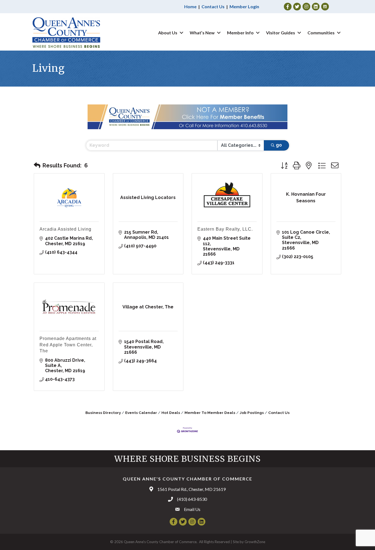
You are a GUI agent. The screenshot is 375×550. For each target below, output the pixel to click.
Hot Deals (170, 412)
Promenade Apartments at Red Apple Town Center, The (68, 344)
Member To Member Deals (209, 412)
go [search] (279, 145)
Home (190, 6)
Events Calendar (141, 412)
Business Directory (103, 412)
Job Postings (252, 412)
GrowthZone (255, 542)
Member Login (244, 6)
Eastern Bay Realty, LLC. (225, 229)
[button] (37, 165)
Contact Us (213, 6)
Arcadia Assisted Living (65, 229)
